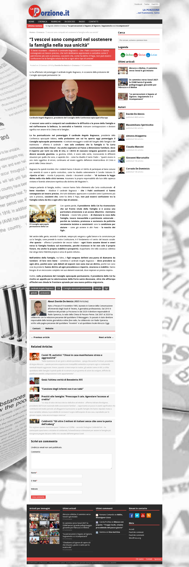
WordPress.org (135, 538)
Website (49, 328)
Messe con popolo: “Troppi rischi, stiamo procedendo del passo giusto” (110, 525)
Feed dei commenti (136, 535)
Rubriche (56, 21)
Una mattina (114, 532)
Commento (35, 452)
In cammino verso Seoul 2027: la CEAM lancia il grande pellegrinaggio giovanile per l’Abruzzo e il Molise (77, 525)
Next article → (106, 337)
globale (34, 293)
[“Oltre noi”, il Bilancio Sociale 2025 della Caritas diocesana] (44, 542)
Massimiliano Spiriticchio (139, 125)
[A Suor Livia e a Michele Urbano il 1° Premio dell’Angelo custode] (34, 542)
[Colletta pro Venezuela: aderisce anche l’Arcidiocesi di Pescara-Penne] (44, 527)
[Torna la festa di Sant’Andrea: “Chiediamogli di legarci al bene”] (44, 535)
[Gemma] (97, 532)
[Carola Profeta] (97, 522)
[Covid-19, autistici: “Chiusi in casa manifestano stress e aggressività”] (34, 358)
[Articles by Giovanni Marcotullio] (121, 161)
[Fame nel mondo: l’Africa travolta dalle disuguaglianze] (54, 535)
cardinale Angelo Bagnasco (42, 288)
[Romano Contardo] (97, 515)
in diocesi (70, 21)
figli (106, 288)
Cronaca (42, 21)
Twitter (147, 4)
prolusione (45, 293)
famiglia (98, 288)
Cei (58, 288)
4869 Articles (81, 301)
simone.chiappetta (136, 136)
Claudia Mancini (135, 146)
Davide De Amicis (62, 65)
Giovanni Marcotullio (137, 157)
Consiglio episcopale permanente (77, 288)
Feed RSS (155, 4)
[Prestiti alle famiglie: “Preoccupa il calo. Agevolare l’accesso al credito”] (34, 400)
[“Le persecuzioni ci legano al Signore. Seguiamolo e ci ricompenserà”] (123, 99)
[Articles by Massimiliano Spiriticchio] (121, 128)
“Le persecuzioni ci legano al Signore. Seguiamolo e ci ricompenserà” (143, 96)
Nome (33, 473)
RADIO (82, 21)
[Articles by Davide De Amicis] (121, 117)
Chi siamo (140, 559)
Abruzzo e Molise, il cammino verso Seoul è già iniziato (77, 515)
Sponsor (157, 559)
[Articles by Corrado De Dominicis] (121, 172)
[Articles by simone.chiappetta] (121, 139)
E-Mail (33, 481)
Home (31, 21)
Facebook (138, 4)
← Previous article (40, 337)
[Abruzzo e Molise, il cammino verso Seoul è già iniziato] (123, 73)
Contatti (93, 21)
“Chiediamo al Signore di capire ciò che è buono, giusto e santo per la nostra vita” (76, 545)
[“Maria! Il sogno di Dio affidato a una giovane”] (54, 542)
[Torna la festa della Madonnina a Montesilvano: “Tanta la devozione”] (34, 535)
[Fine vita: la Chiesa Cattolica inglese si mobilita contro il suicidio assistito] (54, 527)
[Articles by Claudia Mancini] (121, 150)
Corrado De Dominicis (138, 168)
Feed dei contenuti (136, 532)
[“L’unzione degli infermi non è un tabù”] (34, 390)
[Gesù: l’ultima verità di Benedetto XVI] (34, 383)
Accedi (131, 529)
